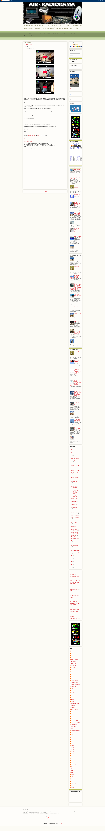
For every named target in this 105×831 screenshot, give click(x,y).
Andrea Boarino (73, 655)
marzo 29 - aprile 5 (74, 529)
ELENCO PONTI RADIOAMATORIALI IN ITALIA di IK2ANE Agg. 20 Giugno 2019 (77, 393)
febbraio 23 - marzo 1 (74, 536)
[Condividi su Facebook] (46, 135)
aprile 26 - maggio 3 (74, 524)
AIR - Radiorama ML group (74, 576)
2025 (71, 449)
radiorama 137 (76, 257)
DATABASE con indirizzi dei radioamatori (77, 361)
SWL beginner (72, 614)
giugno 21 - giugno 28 (74, 507)
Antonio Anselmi (73, 661)
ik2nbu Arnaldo (73, 783)
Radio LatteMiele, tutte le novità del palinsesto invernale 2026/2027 (64, 33)
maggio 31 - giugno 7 (74, 513)
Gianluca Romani (74, 686)
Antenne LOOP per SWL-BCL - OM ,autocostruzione (77, 213)
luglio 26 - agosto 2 (74, 499)
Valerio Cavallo (73, 764)
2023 (71, 452)
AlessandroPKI (73, 653)
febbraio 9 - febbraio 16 (75, 540)
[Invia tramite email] (43, 135)
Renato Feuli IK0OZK (74, 720)
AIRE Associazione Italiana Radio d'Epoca (74, 583)
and (71, 766)
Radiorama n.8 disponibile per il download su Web (77, 340)
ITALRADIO (72, 597)
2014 (71, 562)
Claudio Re (73, 667)
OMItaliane (73, 705)
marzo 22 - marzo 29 (74, 530)
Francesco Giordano (74, 674)
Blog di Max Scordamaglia (74, 595)
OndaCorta (73, 707)
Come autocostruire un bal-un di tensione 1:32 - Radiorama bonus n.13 (77, 305)
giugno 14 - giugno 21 (74, 509)
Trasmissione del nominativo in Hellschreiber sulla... (75, 492)
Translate (78, 68)
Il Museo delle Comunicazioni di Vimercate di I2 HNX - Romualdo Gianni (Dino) (77, 331)
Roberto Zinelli (73, 726)
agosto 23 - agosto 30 (74, 481)
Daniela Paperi (73, 669)
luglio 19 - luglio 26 (74, 501)
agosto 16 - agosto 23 (74, 483)
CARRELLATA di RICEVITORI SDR (77, 170)
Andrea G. (72, 657)
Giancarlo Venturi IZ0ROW (75, 684)
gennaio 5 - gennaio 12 (75, 552)
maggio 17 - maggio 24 (75, 517)
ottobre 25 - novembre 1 (75, 472)
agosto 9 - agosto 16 (74, 486)
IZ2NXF (72, 699)
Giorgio (72, 688)
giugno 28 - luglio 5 (74, 505)
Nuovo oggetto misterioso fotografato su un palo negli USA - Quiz (77, 230)
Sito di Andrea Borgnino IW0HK (75, 607)
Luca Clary (73, 701)
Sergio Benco (73, 734)
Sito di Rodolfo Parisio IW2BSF (75, 618)
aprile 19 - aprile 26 (74, 526)
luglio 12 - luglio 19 (74, 502)
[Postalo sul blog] (44, 135)
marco (72, 785)
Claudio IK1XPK (73, 665)
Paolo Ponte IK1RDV (74, 709)
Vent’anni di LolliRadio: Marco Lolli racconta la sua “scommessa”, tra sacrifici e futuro (37, 33)
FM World (71, 592)
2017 (71, 558)
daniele (72, 770)
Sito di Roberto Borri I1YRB (74, 611)
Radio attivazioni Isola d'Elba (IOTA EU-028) (75, 178)
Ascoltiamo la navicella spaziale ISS (77, 403)
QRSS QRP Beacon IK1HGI (75, 718)
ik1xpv (72, 781)
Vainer (72, 762)
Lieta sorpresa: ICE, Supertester (77, 195)
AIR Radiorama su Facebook (75, 580)
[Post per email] (41, 135)
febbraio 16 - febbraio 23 (75, 538)
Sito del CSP (72, 606)
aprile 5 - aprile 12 (74, 527)
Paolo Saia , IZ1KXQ (74, 711)
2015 (71, 561)
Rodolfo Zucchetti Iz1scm (75, 730)
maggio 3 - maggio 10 (74, 522)
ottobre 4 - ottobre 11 (74, 477)
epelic (72, 772)
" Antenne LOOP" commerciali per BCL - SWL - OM (77, 420)
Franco (72, 676)
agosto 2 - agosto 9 (74, 498)
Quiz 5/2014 (76, 321)
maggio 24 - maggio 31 (75, 515)
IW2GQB (72, 695)
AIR (70, 572)
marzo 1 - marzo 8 (74, 535)
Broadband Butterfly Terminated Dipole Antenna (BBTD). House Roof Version (75, 383)
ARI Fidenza (72, 616)
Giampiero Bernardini (74, 680)
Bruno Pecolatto (73, 663)
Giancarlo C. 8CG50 (74, 682)
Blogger (61, 823)
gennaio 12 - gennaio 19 (75, 550)
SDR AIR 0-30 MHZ (77, 236)
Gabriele (72, 678)
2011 (71, 567)
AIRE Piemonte (72, 585)
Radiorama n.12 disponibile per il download (77, 276)
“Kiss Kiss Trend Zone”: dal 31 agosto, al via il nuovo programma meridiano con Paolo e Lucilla (39, 35)
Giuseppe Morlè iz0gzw (75, 692)
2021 (71, 455)
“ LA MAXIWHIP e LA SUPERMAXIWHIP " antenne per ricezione (77, 371)
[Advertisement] (45, 181)
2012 (71, 565)
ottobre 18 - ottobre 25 (75, 475)
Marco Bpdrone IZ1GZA (75, 703)
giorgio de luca (73, 776)
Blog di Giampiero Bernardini (75, 593)
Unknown (72, 737)
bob (71, 768)
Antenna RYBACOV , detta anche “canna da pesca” (77, 204)
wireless (72, 787)
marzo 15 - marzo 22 (74, 532)
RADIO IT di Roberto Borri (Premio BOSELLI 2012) (74, 601)
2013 (71, 564)
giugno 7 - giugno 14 (74, 512)
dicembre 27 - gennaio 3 (75, 458)
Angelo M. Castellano (74, 659)
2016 (71, 559)
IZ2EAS (72, 697)
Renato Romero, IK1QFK (75, 722)
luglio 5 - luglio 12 (74, 504)
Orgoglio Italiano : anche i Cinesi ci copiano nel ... (75, 495)
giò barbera (73, 774)
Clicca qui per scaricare (74, 88)
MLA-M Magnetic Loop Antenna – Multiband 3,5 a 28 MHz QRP (77, 186)
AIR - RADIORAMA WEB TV (74, 574)
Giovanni (72, 690)
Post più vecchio (63, 191)
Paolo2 (72, 713)
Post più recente (27, 191)
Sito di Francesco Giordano (74, 609)
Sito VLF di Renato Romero (74, 613)
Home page (26, 39)
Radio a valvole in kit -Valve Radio (77, 428)
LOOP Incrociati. (74, 487)
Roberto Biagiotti (74, 724)
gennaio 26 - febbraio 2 (75, 545)
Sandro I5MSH (73, 732)
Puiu (71, 716)
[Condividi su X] (45, 135)
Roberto (72, 728)
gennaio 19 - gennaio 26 (75, 547)
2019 (71, 555)
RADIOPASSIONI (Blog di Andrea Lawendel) (74, 604)
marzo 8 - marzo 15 (74, 533)
